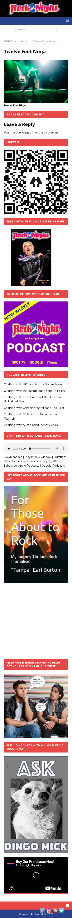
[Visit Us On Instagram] (49, 911)
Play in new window (38, 457)
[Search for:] (36, 29)
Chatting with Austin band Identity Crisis (31, 425)
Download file (13, 457)
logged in (28, 132)
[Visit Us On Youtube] (55, 911)
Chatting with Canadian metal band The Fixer (34, 408)
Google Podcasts (53, 465)
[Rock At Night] (36, 14)
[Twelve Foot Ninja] (36, 100)
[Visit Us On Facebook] (42, 911)
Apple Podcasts (28, 465)
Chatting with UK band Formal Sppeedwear (33, 384)
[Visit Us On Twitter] (61, 911)
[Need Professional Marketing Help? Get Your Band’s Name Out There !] (36, 735)
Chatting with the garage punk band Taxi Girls (34, 391)
